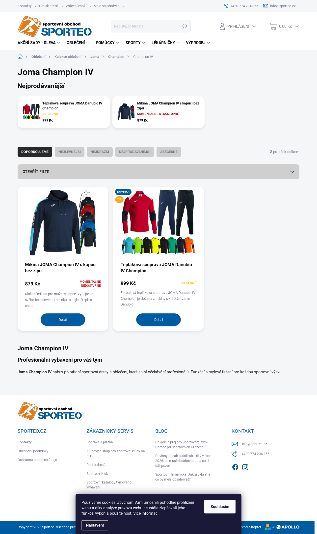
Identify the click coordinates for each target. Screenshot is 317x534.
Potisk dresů (48, 6)
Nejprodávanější (134, 152)
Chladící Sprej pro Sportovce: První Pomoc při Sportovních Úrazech (181, 444)
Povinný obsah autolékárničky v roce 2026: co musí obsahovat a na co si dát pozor (183, 460)
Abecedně (169, 152)
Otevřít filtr (36, 171)
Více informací (145, 513)
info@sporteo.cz (254, 444)
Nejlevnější (69, 152)
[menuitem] (40, 42)
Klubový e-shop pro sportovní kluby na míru (115, 453)
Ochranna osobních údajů (37, 460)
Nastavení (95, 525)
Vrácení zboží (76, 6)
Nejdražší (100, 152)
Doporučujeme (35, 152)
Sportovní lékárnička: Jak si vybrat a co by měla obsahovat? (182, 476)
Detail (63, 320)
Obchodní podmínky (33, 451)
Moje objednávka (107, 6)
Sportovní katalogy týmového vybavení (109, 484)
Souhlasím (220, 506)
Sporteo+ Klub (97, 474)
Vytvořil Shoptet (249, 527)
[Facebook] (235, 466)
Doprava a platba (99, 442)
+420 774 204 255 (255, 454)
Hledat (184, 26)
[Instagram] (245, 466)
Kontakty (25, 6)
